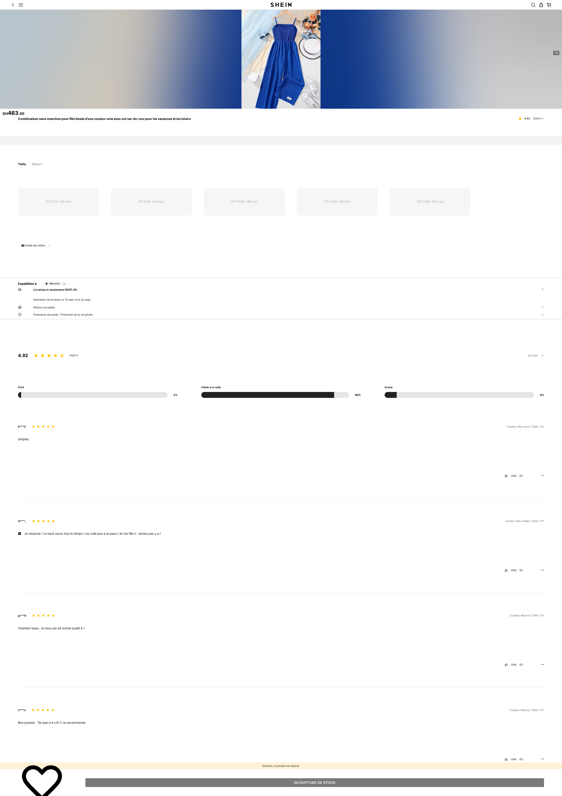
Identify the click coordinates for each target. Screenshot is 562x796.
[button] (267, 648)
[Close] (541, 49)
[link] (144, 638)
